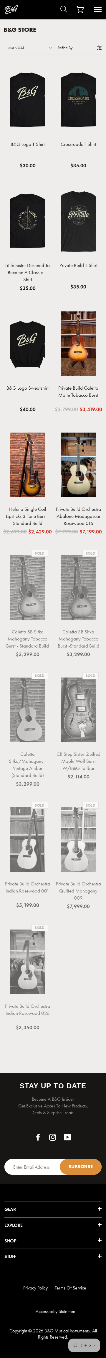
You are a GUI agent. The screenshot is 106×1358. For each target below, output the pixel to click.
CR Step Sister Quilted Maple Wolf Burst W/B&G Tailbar (78, 761)
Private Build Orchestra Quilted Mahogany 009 (78, 890)
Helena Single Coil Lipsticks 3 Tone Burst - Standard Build (27, 516)
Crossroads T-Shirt (78, 144)
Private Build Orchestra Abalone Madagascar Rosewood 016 (78, 516)
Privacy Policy (35, 1288)
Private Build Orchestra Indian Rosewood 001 (27, 887)
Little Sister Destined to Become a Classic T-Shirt (27, 272)
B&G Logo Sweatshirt (27, 388)
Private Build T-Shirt (78, 265)
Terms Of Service (70, 1288)
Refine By (65, 47)
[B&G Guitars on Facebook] (38, 1139)
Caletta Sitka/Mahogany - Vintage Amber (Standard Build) (27, 764)
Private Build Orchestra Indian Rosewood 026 (27, 1009)
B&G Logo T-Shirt (28, 144)
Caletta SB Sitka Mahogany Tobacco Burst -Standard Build (78, 638)
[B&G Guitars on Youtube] (68, 1139)
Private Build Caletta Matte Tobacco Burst (78, 391)
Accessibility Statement (56, 1311)
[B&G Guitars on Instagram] (53, 1139)
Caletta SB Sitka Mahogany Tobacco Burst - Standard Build (27, 638)
